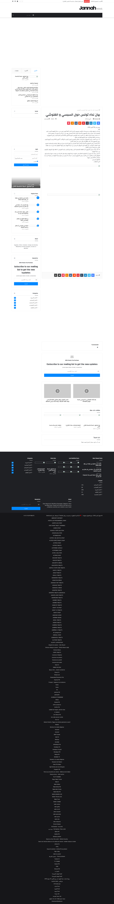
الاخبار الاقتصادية (33, 305)
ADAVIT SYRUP (57, 612)
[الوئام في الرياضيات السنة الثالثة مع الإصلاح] (76, 468)
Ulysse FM (57, 864)
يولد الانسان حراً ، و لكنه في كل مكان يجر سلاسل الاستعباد (21, 206)
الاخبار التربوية (34, 297)
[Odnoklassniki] (72, 123)
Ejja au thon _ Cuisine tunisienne (57, 669)
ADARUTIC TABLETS (57, 605)
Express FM (57, 679)
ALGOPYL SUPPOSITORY (57, 642)
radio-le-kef (57, 809)
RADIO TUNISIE (57, 801)
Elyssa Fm (57, 672)
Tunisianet (96, 119)
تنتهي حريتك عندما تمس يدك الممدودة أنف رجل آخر (21, 212)
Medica (57, 724)
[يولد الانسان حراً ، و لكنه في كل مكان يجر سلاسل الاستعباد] (33, 207)
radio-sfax (57, 819)
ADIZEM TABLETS (57, 622)
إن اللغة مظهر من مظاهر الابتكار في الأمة (22, 219)
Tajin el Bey (57, 851)
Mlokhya (57, 739)
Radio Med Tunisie (57, 789)
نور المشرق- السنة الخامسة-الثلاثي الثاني (92, 426)
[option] (26, 179)
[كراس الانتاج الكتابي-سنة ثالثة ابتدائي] (61, 468)
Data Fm (57, 664)
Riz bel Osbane (57, 824)
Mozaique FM (57, 752)
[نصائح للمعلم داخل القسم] (68, 473)
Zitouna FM (57, 868)
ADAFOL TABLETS (57, 570)
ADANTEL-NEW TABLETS (57, 595)
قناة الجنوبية (57, 888)
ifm (57, 689)
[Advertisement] (57, 42)
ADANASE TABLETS (57, 585)
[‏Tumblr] (87, 123)
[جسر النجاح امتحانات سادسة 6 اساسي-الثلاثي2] (68, 468)
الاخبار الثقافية (34, 307)
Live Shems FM (57, 714)
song (57, 846)
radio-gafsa (57, 806)
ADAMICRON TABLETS (57, 577)
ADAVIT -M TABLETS (57, 610)
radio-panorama (57, 814)
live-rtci (57, 719)
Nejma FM (57, 754)
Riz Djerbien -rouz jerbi (57, 826)
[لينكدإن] (91, 123)
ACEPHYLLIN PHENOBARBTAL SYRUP (57, 520)
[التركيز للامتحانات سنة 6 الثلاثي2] (72, 419)
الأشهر (35, 70)
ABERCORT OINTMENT (57, 518)
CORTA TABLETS (57, 652)
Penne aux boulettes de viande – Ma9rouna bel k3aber (57, 771)
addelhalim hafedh (57, 615)
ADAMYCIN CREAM (57, 580)
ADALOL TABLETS (57, 575)
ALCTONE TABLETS (57, 640)
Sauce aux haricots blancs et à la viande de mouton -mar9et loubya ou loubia (57, 841)
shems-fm (57, 844)
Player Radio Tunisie (57, 779)
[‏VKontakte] (76, 123)
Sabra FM (57, 831)
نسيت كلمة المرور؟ (18, 158)
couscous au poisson (57, 657)
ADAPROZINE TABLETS (57, 597)
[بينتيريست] (83, 123)
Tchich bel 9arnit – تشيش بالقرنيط (57, 856)
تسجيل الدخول (26, 164)
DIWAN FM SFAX (57, 667)
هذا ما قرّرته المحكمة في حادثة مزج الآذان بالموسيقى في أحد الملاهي (28, 95)
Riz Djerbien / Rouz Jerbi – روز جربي (57, 829)
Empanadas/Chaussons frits (57, 677)
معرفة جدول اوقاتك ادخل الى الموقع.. (57, 898)
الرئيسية (97, 110)
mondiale (57, 742)
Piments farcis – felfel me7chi (57, 774)
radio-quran (57, 816)
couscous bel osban (57, 662)
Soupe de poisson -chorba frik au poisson (57, 849)
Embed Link (57, 674)
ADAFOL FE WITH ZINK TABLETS (57, 567)
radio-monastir (57, 811)
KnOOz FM (57, 707)
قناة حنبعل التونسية (57, 896)
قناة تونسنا (57, 893)
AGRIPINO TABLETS (57, 625)
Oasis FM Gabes (57, 764)
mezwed (57, 729)
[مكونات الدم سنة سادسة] (52, 419)
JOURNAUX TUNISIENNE (57, 697)
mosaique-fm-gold (57, 749)
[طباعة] (55, 275)
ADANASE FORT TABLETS (57, 582)
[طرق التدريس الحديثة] (61, 473)
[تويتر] (94, 123)
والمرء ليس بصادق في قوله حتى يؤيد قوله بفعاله (21, 199)
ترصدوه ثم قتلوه (34, 83)
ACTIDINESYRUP (57, 535)
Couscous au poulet (57, 659)
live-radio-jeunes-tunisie (57, 717)
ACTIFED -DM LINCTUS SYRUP (57, 538)
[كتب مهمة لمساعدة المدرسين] (76, 473)
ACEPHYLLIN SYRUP (57, 523)
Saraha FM (57, 834)
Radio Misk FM (57, 791)
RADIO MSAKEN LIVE (57, 794)
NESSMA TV (57, 757)
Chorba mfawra (57, 650)
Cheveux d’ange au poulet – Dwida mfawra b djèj (57, 647)
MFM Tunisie (57, 734)
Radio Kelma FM (57, 786)
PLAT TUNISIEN (57, 776)
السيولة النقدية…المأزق (32, 101)
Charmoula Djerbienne (57, 901)
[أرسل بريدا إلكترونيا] (93, 119)
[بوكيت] (68, 123)
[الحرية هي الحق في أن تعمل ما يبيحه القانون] (33, 228)
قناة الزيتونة (57, 891)
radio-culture (57, 804)
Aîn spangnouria (57, 632)
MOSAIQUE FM (57, 744)
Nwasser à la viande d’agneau (57, 759)
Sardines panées (57, 836)
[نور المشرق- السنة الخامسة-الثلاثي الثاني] (91, 419)
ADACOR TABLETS (57, 560)
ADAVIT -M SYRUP (57, 607)
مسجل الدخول (90, 442)
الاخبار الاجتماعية (33, 302)
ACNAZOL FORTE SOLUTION (57, 530)
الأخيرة (26, 70)
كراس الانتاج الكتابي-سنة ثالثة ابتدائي (75, 1)
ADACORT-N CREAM (57, 562)
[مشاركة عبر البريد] (59, 275)
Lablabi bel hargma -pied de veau (57, 709)
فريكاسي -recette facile (57, 881)
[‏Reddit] (79, 123)
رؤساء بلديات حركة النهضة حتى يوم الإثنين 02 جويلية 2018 (57, 878)
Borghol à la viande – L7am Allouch (57, 645)
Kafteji (57, 699)
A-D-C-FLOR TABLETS (29, 515)
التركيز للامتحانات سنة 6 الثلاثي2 (73, 425)
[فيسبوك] (98, 123)
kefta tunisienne (57, 704)
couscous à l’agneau (57, 655)
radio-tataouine (57, 821)
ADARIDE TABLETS (57, 600)
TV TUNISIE (57, 861)
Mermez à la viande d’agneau (57, 727)
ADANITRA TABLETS (57, 590)
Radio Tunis (57, 799)
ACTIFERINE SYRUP (57, 550)
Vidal (57, 866)
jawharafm (57, 694)
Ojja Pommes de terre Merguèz (57, 766)
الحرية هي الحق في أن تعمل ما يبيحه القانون (21, 226)
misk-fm (57, 737)
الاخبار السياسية (33, 300)
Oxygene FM (57, 769)
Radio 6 (57, 781)
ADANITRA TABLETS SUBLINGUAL (57, 592)
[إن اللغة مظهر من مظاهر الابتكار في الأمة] (33, 221)
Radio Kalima (57, 784)
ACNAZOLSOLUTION (57, 533)
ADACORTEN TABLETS (57, 565)
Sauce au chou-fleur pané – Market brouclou (57, 839)
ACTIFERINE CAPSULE (57, 548)
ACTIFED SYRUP (57, 543)
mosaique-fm (57, 747)
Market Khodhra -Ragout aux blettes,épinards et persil (57, 722)
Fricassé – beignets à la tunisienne (57, 682)
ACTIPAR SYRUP (57, 555)
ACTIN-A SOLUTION (57, 553)
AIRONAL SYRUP (57, 635)
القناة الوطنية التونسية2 (57, 876)
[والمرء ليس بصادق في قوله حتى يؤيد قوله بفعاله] (33, 200)
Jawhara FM (57, 692)
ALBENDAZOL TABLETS (57, 637)
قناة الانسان (57, 886)
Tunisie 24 (57, 859)
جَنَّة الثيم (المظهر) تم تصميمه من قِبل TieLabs (69, 515)
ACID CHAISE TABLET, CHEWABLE (57, 525)
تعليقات (16, 70)
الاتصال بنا (57, 871)
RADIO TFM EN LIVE (57, 796)
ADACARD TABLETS (57, 557)
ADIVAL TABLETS (57, 620)
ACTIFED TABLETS (57, 545)
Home (57, 684)
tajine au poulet (57, 854)
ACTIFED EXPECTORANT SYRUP (57, 540)
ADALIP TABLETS (57, 572)
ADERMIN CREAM (57, 617)
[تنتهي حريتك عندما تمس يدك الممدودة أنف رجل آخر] (33, 214)
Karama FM (57, 702)
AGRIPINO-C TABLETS (57, 630)
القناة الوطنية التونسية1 (57, 873)
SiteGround (49, 515)
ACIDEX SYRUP (57, 528)
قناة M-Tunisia (57, 883)
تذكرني (35, 161)
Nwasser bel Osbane (57, 761)
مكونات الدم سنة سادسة (55, 425)
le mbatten (57, 712)
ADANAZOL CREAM (57, 587)
